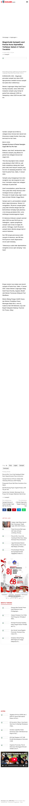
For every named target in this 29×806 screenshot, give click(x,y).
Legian (15, 465)
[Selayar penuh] (26, 765)
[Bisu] (23, 765)
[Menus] (27, 2)
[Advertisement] (14, 20)
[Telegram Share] (19, 509)
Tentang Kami (4, 802)
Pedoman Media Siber (20, 800)
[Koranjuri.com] (8, 1)
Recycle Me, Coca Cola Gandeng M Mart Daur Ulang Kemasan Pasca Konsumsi (19, 537)
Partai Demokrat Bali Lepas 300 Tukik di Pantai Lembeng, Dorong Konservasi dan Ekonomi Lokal (18, 532)
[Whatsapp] (24, 509)
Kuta (10, 465)
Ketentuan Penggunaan (13, 802)
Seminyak (6, 468)
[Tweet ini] (9, 509)
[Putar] (3, 765)
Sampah (21, 465)
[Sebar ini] (4, 509)
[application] (14, 759)
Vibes (21, 802)
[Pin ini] (14, 509)
